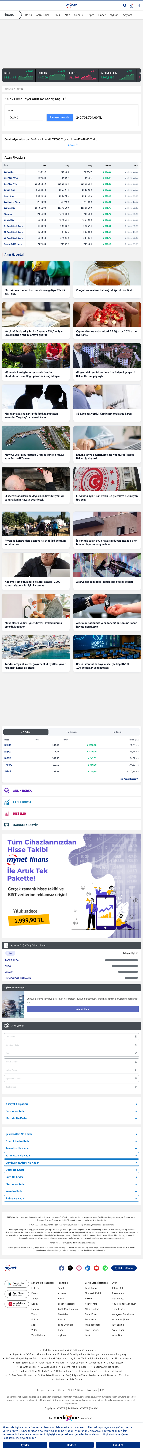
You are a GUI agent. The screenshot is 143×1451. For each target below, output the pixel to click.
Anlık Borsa (43, 15)
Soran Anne (118, 1293)
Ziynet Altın (9, 220)
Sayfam (127, 15)
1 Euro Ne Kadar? (88, 1371)
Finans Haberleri (123, 1358)
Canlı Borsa (91, 1288)
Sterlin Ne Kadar (16, 1184)
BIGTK (7, 758)
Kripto (90, 15)
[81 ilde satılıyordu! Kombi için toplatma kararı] (107, 397)
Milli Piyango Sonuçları (124, 1303)
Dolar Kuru (91, 1314)
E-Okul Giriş (118, 1309)
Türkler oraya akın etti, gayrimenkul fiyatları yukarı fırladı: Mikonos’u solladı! (35, 665)
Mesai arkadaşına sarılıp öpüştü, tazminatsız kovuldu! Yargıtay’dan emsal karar (31, 415)
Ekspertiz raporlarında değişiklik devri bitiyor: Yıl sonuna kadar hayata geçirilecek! (34, 497)
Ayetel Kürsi (118, 1329)
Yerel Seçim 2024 (25, 1362)
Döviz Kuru (124, 1375)
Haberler (35, 1288)
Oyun (114, 1282)
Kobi (60, 1329)
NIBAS (7, 751)
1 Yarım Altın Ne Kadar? (106, 1366)
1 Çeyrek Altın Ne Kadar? (75, 1366)
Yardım (51, 1390)
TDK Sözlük (118, 1324)
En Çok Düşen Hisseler (20, 1375)
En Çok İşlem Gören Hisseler (81, 1375)
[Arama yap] (124, 5)
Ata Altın (8, 214)
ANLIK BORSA (22, 791)
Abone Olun (82, 1009)
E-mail (61, 1319)
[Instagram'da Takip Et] (79, 1268)
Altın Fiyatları (92, 1309)
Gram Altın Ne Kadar (18, 1141)
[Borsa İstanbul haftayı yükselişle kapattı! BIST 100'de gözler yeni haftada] (107, 647)
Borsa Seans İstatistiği (96, 1282)
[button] (4, 6)
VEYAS (8, 966)
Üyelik (61, 1390)
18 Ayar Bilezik (28, 1366)
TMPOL (8, 764)
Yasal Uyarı (92, 1390)
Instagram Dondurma (123, 1314)
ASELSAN (9, 972)
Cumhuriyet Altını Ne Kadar (22, 1162)
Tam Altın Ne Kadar (17, 1148)
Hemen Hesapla (59, 117)
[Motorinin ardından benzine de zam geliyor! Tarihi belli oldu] (36, 273)
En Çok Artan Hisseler (49, 1375)
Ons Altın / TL (10, 184)
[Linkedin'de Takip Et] (87, 1268)
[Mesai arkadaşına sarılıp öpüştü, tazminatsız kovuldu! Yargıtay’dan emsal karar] (36, 397)
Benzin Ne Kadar (16, 1111)
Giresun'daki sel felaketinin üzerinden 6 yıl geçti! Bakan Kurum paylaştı (105, 374)
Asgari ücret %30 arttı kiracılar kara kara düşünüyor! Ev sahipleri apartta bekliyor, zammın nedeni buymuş (69, 1354)
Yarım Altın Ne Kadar (18, 1155)
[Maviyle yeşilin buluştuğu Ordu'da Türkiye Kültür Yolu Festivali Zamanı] (36, 438)
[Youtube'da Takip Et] (96, 1268)
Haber (102, 15)
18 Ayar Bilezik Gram (13, 232)
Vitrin (61, 1298)
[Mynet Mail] (138, 5)
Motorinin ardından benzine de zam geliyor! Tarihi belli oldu (35, 291)
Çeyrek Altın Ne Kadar (19, 1134)
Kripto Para (91, 1303)
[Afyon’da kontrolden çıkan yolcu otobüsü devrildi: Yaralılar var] (36, 524)
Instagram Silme (120, 1319)
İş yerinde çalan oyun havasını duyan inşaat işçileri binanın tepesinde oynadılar (106, 542)
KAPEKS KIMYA (11, 960)
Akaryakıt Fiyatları (17, 1104)
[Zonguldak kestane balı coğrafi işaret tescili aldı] (107, 273)
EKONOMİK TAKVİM (25, 825)
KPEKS (7, 745)
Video (34, 1329)
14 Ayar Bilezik (115, 1362)
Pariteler (60, 1379)
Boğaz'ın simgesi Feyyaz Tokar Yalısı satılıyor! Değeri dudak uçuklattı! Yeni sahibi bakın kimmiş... (58, 1358)
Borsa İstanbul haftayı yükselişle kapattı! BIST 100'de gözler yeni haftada (104, 665)
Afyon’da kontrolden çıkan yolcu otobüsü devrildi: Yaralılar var (35, 542)
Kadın (34, 1303)
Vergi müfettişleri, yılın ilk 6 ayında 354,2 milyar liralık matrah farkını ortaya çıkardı (34, 333)
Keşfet (88, 1335)
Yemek (34, 1298)
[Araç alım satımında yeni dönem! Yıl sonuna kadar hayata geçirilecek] (107, 606)
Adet (11, 110)
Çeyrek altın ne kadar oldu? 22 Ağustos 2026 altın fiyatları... (106, 333)
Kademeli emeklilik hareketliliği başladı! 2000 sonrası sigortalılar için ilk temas (32, 583)
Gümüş (78, 15)
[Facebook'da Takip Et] (61, 1268)
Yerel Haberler (38, 1335)
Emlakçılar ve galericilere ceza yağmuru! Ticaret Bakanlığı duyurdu (105, 456)
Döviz (57, 15)
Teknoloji (63, 1282)
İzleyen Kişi (129, 953)
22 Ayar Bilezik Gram (13, 238)
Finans (34, 1293)
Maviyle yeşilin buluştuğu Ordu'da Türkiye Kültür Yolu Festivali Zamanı (34, 456)
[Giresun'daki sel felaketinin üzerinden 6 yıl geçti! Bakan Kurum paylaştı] (107, 355)
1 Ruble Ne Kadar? (112, 1371)
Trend (34, 1314)
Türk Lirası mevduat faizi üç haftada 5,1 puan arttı (69, 1350)
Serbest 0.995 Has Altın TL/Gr (13, 244)
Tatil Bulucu (118, 1298)
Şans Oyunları (65, 1324)
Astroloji (62, 1293)
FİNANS (8, 15)
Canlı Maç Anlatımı (68, 1309)
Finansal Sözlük (93, 1293)
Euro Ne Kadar (14, 1177)
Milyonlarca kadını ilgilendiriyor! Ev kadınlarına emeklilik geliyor (33, 624)
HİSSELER (19, 814)
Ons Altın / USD (11, 178)
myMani (114, 15)
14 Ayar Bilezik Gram (13, 226)
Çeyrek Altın (9, 190)
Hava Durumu (92, 1329)
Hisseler (89, 1298)
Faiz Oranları (76, 1379)
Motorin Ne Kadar (16, 1118)
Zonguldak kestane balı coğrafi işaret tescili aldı (105, 290)
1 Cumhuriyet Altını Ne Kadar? (32, 1371)
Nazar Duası (118, 1335)
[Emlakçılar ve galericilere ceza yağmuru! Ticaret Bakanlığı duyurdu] (107, 438)
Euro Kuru (90, 1319)
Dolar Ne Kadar (15, 1169)
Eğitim (34, 1319)
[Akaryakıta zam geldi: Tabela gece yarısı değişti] (107, 565)
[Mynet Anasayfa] (71, 5)
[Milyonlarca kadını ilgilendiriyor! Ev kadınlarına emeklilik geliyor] (36, 606)
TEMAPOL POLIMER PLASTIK (18, 977)
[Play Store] (17, 1284)
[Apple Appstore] (17, 1294)
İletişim (40, 1390)
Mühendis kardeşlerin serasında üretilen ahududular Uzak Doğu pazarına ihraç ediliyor (32, 374)
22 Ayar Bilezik (49, 1366)
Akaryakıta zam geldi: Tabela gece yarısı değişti (104, 581)
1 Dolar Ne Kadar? (63, 1371)
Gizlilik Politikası (75, 1390)
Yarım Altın (9, 196)
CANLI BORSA (22, 802)
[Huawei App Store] (17, 1304)
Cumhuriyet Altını (12, 202)
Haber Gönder (125, 1268)
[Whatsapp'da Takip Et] (105, 1268)
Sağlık (61, 1288)
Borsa (28, 15)
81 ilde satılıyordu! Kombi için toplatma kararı (104, 413)
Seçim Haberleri (66, 1303)
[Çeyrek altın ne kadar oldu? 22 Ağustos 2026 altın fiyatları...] (107, 314)
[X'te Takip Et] (70, 1268)
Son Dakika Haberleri (42, 1282)
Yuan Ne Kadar (15, 1191)
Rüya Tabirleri (92, 1324)
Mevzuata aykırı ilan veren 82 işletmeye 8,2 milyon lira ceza (107, 497)
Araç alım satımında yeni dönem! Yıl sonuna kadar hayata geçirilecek (106, 624)
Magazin (35, 1309)
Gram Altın (9, 172)
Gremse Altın (10, 208)
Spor (33, 1324)
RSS (102, 1390)
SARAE (7, 771)
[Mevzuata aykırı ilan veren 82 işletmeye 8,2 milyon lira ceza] (107, 479)
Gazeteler (63, 1314)
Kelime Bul (117, 1288)
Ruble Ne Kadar (15, 1198)
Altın (67, 15)
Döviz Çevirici (17, 1025)
